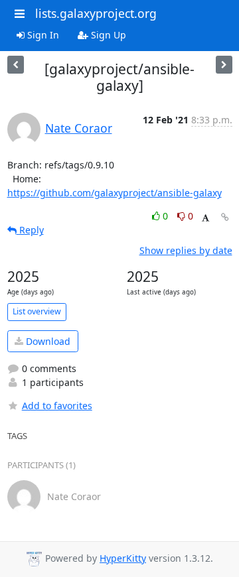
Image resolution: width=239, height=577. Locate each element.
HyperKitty (123, 558)
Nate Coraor (78, 128)
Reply (30, 230)
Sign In (42, 35)
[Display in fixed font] (205, 218)
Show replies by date (185, 250)
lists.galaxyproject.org (96, 13)
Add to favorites (57, 405)
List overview (37, 311)
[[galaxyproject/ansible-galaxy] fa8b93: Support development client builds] (224, 65)
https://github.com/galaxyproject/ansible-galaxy (114, 192)
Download (46, 341)
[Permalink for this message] (225, 217)
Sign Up (107, 35)
